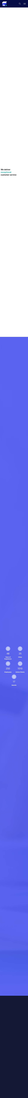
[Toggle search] (20, 3)
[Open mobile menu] (25, 3)
